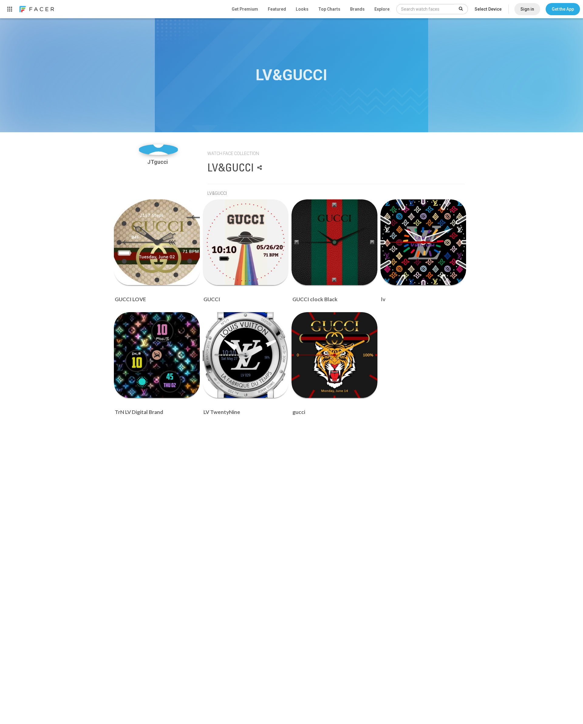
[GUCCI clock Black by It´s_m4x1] (334, 242)
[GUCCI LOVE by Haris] (157, 242)
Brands (357, 9)
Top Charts (329, 9)
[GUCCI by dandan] (246, 242)
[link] (36, 9)
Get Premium (245, 9)
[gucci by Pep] (334, 355)
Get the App (563, 9)
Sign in (527, 9)
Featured (277, 9)
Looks (302, 9)
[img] (158, 149)
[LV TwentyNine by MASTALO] (246, 355)
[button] (563, 9)
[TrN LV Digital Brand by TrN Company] (157, 355)
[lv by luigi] (423, 242)
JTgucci (158, 162)
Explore (382, 9)
